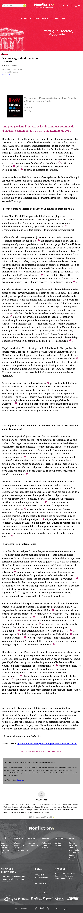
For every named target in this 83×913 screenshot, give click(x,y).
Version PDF (7, 75)
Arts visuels (74, 850)
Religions (45, 848)
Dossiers (40, 883)
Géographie (19, 845)
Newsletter (79, 6)
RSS (43, 908)
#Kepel (58, 751)
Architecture (74, 853)
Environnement (21, 850)
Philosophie (47, 843)
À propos (60, 869)
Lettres (54, 19)
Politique (4, 853)
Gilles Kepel (30, 101)
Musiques (73, 845)
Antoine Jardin (44, 101)
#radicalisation (49, 751)
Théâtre (72, 848)
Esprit (45, 19)
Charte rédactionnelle (64, 876)
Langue (58, 845)
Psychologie (47, 845)
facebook (64, 6)
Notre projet (60, 873)
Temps (36, 19)
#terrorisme (37, 751)
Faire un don (60, 878)
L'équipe (70, 873)
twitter (68, 6)
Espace (27, 19)
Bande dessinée (18, 876)
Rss (75, 6)
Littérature (59, 843)
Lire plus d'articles (40, 817)
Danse (71, 860)
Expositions (6, 882)
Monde (17, 843)
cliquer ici (19, 780)
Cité (20, 19)
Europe (17, 848)
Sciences (4, 845)
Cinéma (72, 843)
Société (4, 848)
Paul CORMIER (11, 65)
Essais (39, 869)
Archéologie (33, 845)
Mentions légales (62, 909)
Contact (70, 878)
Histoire (31, 843)
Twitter (40, 908)
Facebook (36, 908)
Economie (5, 850)
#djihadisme (26, 751)
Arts (63, 19)
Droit (3, 843)
